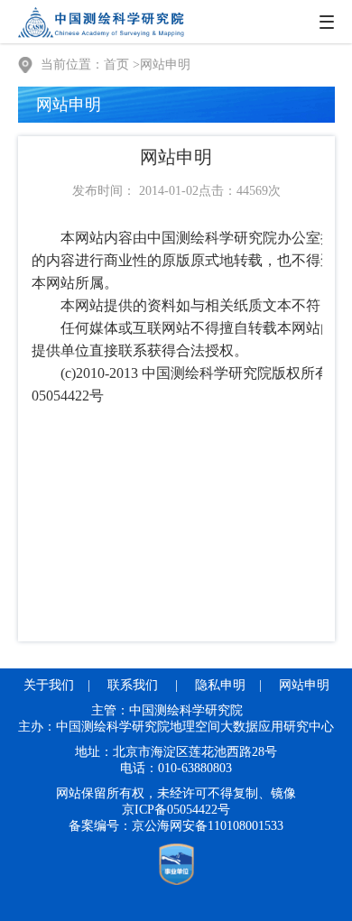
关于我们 (48, 685)
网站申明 (165, 64)
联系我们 (132, 685)
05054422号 (198, 809)
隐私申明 (220, 685)
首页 (116, 64)
